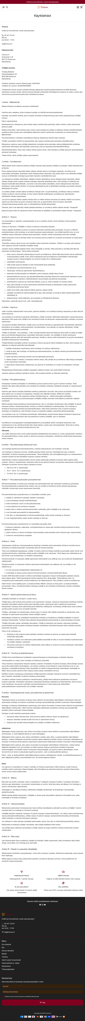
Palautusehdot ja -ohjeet (10, 963)
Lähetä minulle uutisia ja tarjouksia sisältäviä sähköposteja (22, 996)
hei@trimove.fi (8, 932)
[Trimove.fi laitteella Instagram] (42, 905)
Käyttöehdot (6, 966)
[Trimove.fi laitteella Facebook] (40, 905)
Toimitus (5, 957)
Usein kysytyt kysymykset (11, 960)
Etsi (3, 947)
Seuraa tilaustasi (8, 951)
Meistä (4, 954)
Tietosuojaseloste (8, 969)
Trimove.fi (48, 1013)
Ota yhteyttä (6, 944)
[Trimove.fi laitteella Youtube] (45, 905)
